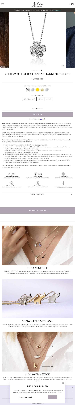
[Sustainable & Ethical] (37, 298)
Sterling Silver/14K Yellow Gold (37, 90)
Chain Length (38, 95)
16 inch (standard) (29, 99)
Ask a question (37, 194)
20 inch (49, 99)
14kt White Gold (47, 90)
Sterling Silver (33, 90)
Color (37, 86)
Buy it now (37, 114)
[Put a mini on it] (37, 245)
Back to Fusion (39, 210)
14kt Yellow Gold (42, 90)
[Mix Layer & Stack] (37, 351)
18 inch (41, 99)
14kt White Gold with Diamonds (28, 90)
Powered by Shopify (37, 403)
